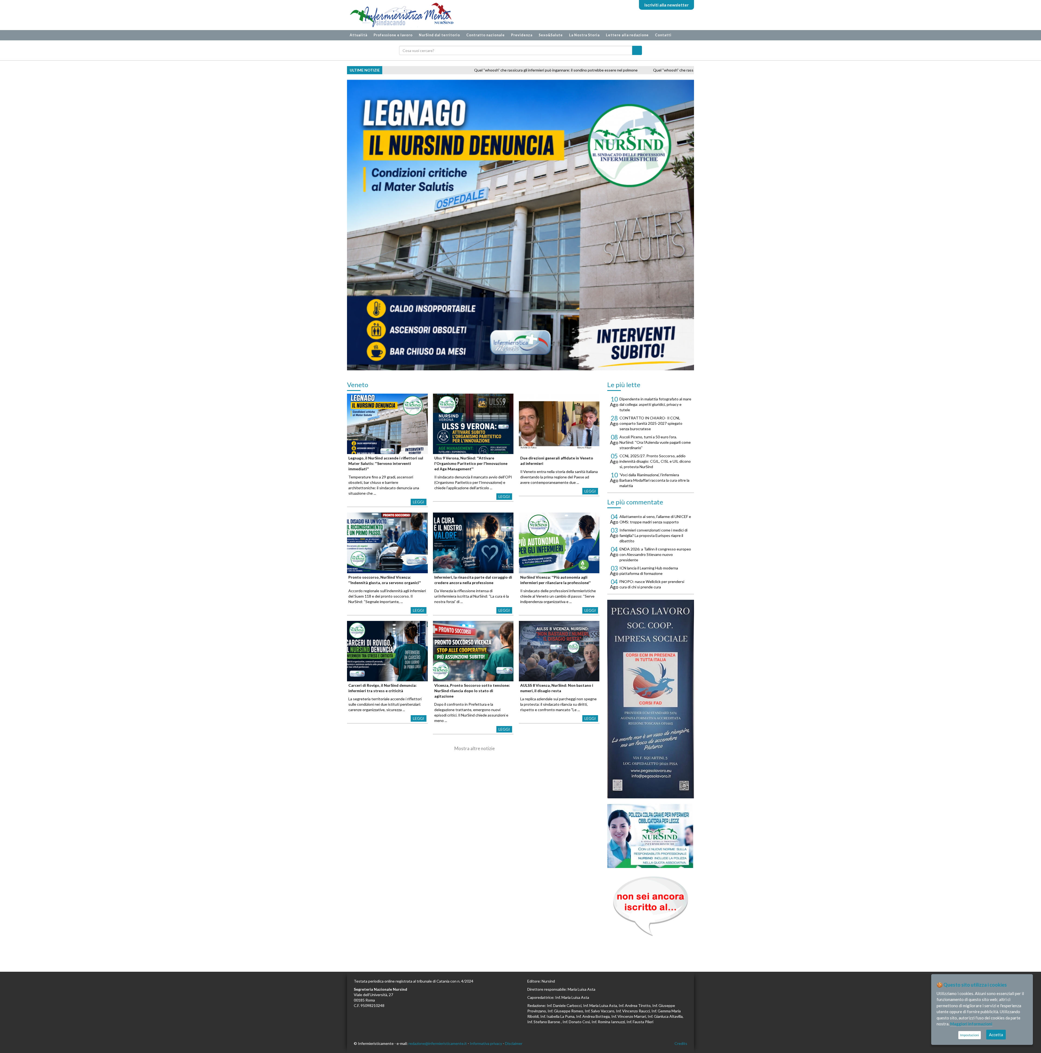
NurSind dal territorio (439, 35)
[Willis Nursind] (650, 836)
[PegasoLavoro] (650, 906)
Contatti (663, 35)
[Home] (399, 15)
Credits (680, 1043)
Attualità (358, 35)
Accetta (996, 1034)
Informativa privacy (486, 1043)
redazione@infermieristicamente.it (438, 1043)
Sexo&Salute (551, 35)
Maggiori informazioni (971, 1023)
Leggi (418, 502)
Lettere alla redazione (627, 35)
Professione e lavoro (393, 35)
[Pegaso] (650, 699)
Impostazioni (969, 1035)
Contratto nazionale (485, 35)
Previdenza (521, 35)
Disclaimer (513, 1043)
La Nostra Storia (584, 35)
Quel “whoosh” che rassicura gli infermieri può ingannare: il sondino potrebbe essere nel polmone (473, 70)
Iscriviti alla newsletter (666, 4)
